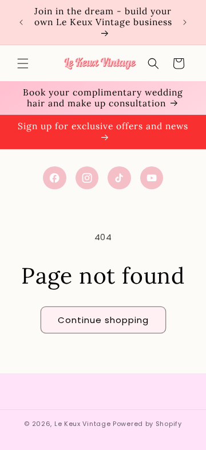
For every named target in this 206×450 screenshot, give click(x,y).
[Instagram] (87, 178)
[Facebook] (54, 178)
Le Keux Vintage (82, 423)
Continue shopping (103, 320)
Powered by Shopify (147, 423)
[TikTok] (119, 178)
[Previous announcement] (21, 22)
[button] (22, 63)
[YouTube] (152, 178)
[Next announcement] (184, 22)
